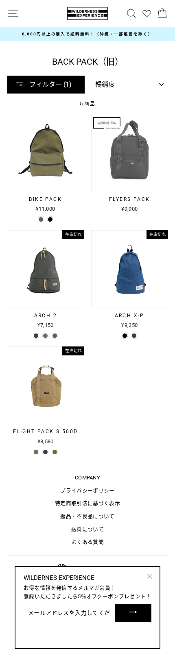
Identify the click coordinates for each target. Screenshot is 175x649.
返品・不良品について (87, 516)
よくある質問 (87, 542)
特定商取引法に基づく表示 (87, 503)
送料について (87, 529)
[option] (87, 34)
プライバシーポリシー (87, 491)
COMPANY (87, 478)
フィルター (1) (50, 84)
